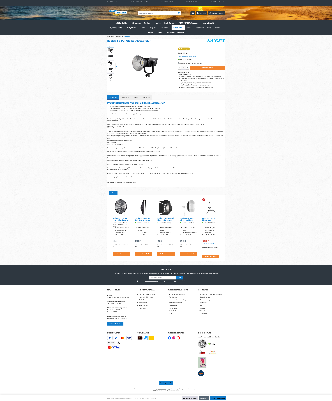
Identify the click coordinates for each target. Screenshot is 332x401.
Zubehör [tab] (113, 193)
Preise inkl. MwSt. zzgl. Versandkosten (187, 56)
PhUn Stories (173, 311)
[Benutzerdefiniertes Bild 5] (202, 363)
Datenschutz (203, 302)
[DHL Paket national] (151, 338)
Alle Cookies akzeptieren (218, 398)
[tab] (113, 97)
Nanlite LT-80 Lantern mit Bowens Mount (187, 219)
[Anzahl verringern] (179, 68)
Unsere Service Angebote (178, 290)
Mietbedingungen (204, 297)
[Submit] (179, 277)
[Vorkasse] (118, 343)
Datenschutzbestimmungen (151, 281)
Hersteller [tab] (136, 97)
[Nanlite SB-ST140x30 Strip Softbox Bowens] (143, 207)
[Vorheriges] (117, 66)
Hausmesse (142, 308)
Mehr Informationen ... (152, 398)
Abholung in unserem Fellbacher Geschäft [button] (190, 63)
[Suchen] (179, 13)
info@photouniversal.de (118, 316)
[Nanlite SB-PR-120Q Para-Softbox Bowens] (121, 207)
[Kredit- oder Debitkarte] (126, 338)
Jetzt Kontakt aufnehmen (115, 323)
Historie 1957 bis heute (146, 297)
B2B (170, 314)
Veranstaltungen (144, 305)
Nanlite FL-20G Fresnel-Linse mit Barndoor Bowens (165, 219)
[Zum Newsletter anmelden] (192, 13)
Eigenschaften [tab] (125, 97)
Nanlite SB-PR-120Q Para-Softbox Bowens (120, 219)
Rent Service (173, 297)
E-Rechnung (203, 314)
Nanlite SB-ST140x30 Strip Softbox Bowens (142, 219)
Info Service (203, 290)
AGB (175, 281)
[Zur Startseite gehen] (118, 13)
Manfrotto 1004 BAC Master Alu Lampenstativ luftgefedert (209, 219)
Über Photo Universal (146, 290)
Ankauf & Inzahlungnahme (177, 294)
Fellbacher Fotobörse (175, 302)
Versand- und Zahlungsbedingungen (210, 294)
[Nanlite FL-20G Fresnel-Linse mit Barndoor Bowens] (166, 207)
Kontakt (141, 300)
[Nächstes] (173, 66)
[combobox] (157, 13)
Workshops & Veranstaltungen (178, 300)
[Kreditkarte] (113, 347)
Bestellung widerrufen (166, 383)
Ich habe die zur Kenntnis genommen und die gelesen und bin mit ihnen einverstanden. (167, 281)
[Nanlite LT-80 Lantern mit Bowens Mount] (188, 207)
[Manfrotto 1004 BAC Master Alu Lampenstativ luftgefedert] (210, 207)
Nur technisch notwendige (190, 398)
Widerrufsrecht (203, 311)
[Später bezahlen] (116, 338)
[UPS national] (140, 338)
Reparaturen (173, 308)
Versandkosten (162, 389)
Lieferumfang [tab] (146, 97)
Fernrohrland (143, 302)
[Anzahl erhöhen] (187, 68)
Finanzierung (173, 305)
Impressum (202, 308)
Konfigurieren (204, 398)
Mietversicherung (204, 300)
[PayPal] (110, 338)
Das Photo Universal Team (147, 294)
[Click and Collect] (146, 338)
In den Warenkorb (207, 67)
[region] (141, 66)
